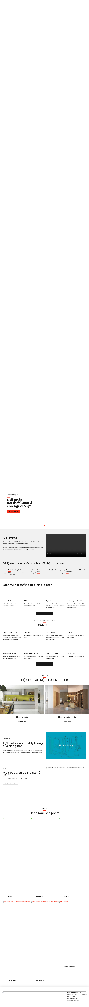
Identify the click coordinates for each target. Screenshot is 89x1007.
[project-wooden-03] (66, 745)
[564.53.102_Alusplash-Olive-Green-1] (22, 699)
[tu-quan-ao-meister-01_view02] (67, 699)
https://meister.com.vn (75, 1000)
